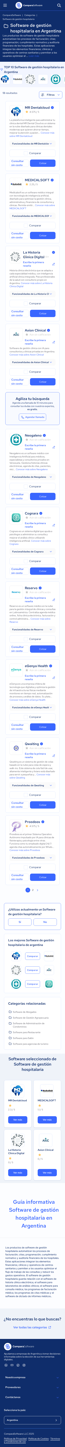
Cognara (31, 513)
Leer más (34, 56)
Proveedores (12, 1387)
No (45, 922)
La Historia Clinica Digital (16, 1151)
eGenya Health (36, 666)
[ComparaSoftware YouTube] (12, 1365)
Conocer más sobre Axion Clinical (27, 354)
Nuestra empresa (15, 1377)
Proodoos (32, 822)
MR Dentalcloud (37, 107)
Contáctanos (12, 1397)
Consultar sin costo (17, 163)
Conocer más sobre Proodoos (25, 850)
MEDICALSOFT (37, 180)
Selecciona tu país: (15, 1410)
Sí (20, 922)
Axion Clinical (35, 330)
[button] (33, 143)
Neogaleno (33, 435)
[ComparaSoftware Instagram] (24, 1365)
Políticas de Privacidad (15, 1438)
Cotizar (42, 163)
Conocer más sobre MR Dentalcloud (32, 134)
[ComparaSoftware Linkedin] (6, 1365)
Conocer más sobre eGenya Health (28, 699)
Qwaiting (32, 744)
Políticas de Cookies (38, 1438)
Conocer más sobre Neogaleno (32, 469)
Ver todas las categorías (30, 1327)
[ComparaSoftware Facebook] (18, 1365)
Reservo (31, 588)
